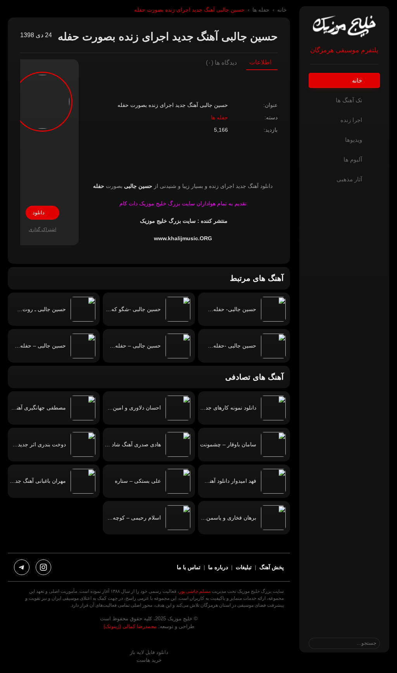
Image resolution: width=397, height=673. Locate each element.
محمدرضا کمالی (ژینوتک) (130, 626)
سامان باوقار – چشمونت (228, 444)
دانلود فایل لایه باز (149, 652)
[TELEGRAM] (22, 567)
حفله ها (260, 10)
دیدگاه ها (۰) (221, 62)
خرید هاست (149, 660)
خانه (282, 10)
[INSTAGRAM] (43, 567)
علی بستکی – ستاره (138, 481)
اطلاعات (260, 62)
